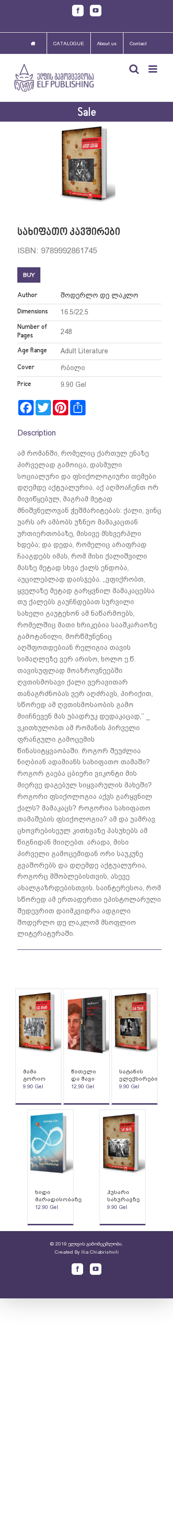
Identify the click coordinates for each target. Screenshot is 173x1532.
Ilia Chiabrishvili (100, 1252)
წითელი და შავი (83, 1075)
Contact (138, 43)
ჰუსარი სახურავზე (123, 1196)
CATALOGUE (68, 43)
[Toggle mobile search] (134, 69)
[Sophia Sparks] (39, 1024)
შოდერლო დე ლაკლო (99, 295)
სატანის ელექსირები (138, 1075)
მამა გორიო (34, 1075)
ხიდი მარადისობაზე (58, 1196)
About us (107, 43)
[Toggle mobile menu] (153, 69)
